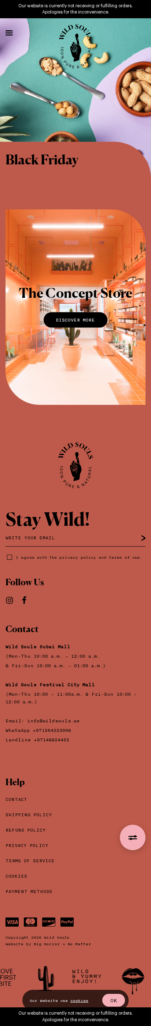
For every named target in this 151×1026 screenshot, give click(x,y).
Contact (16, 799)
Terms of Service (30, 861)
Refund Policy (25, 830)
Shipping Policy (28, 815)
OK (113, 1000)
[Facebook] (27, 601)
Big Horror (47, 943)
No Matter (79, 943)
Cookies (16, 876)
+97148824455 (51, 740)
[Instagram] (12, 601)
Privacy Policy (26, 845)
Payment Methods (28, 891)
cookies (79, 1000)
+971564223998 (53, 730)
